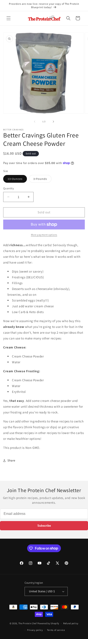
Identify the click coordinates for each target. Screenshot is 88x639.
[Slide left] (34, 121)
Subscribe (44, 525)
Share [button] (11, 460)
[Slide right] (53, 121)
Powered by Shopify (48, 623)
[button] (8, 18)
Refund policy (70, 623)
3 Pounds (42, 180)
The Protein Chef (27, 623)
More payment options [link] (44, 234)
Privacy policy (35, 629)
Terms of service (56, 629)
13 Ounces (17, 180)
